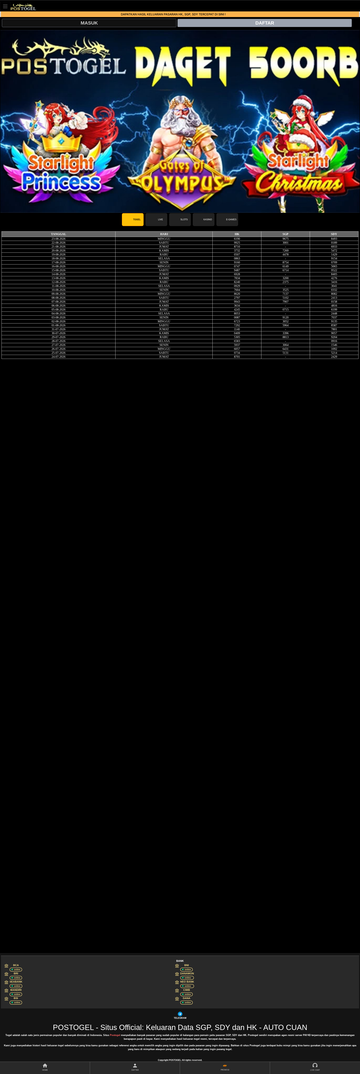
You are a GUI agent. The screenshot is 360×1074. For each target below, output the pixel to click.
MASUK (89, 22)
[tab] (133, 219)
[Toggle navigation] (5, 6)
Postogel (115, 1035)
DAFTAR (264, 22)
